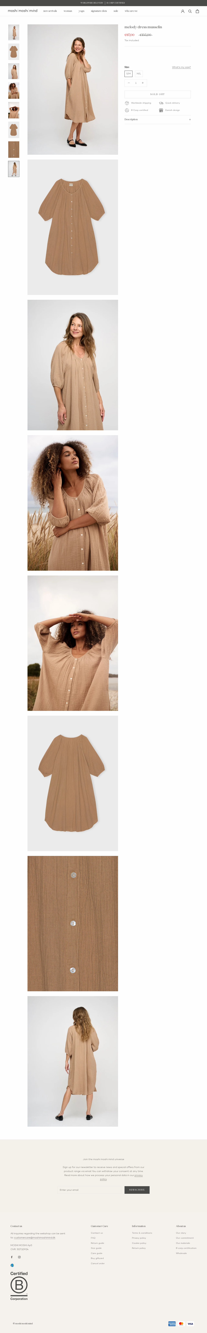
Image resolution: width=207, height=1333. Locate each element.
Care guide (96, 1253)
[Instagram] (19, 1257)
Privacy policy (139, 1238)
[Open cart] (197, 11)
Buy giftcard (97, 1258)
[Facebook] (12, 1257)
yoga (81, 11)
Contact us (97, 1233)
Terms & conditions (142, 1233)
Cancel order (98, 1263)
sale (116, 11)
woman (68, 11)
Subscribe (137, 1190)
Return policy (139, 1248)
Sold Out (157, 94)
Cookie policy (139, 1243)
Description (131, 119)
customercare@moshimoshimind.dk (34, 1237)
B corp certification (186, 1248)
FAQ (93, 1238)
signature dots (99, 11)
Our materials (183, 1243)
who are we (131, 11)
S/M (128, 73)
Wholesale (181, 1253)
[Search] (190, 11)
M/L (139, 73)
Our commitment (185, 1238)
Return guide (97, 1243)
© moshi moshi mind (23, 1324)
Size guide (96, 1248)
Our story (181, 1233)
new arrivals (50, 11)
